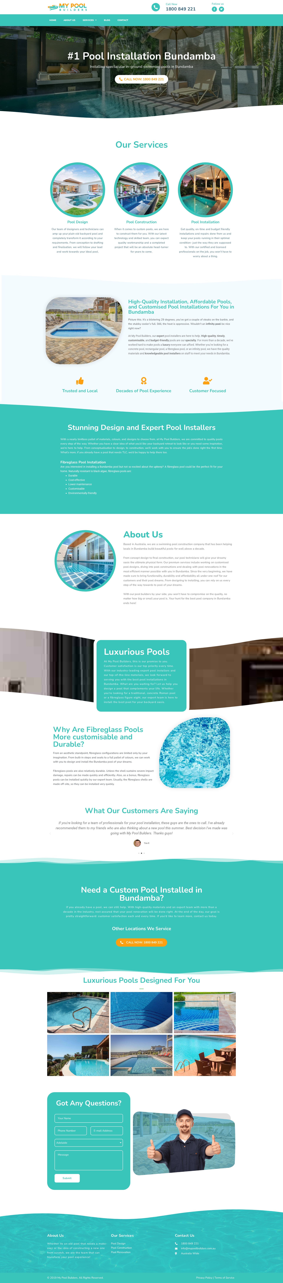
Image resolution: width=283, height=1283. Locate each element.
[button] (50, 833)
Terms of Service (224, 1277)
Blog (107, 20)
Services (88, 20)
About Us (69, 20)
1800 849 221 (181, 9)
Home (52, 20)
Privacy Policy (204, 1277)
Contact (122, 20)
